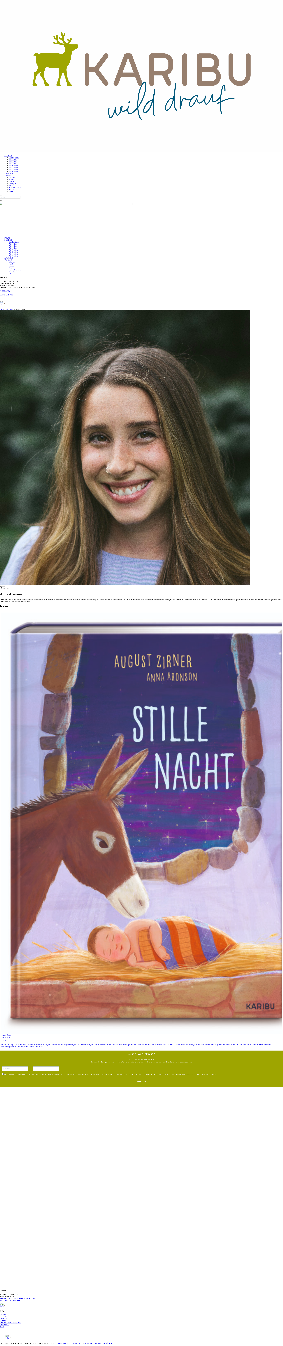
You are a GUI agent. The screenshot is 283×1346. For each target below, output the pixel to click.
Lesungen (12, 183)
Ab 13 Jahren (13, 168)
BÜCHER (8, 156)
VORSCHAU (5, 1319)
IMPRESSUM (5, 291)
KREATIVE (8, 174)
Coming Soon (14, 158)
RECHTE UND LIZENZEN (10, 1323)
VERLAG (8, 176)
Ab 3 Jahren (13, 160)
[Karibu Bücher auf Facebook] (3, 304)
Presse (11, 185)
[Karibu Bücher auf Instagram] (1, 304)
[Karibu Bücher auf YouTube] (5, 304)
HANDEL (4, 1317)
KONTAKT (4, 1325)
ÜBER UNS (4, 1315)
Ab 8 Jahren (13, 164)
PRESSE (3, 1321)
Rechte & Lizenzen (15, 187)
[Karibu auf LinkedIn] (7, 304)
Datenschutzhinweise (117, 1074)
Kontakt (11, 189)
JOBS (11, 191)
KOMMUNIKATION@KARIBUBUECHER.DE (18, 1298)
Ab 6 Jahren (13, 162)
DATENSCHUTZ (6, 295)
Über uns (12, 178)
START (7, 238)
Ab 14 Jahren (13, 170)
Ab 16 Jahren (13, 172)
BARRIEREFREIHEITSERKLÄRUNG (98, 1343)
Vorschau (12, 181)
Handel (11, 179)
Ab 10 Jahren (13, 166)
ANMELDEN (141, 1082)
